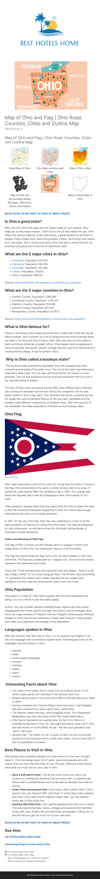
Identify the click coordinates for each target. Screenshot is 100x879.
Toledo (16, 271)
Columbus (18, 260)
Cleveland (18, 264)
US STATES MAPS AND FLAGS (22, 836)
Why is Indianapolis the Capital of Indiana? (28, 858)
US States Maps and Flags (21, 852)
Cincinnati (18, 267)
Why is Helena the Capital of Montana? (27, 861)
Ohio (86, 495)
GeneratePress (66, 875)
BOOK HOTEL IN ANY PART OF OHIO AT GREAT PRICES (37, 213)
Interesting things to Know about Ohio (27, 844)
